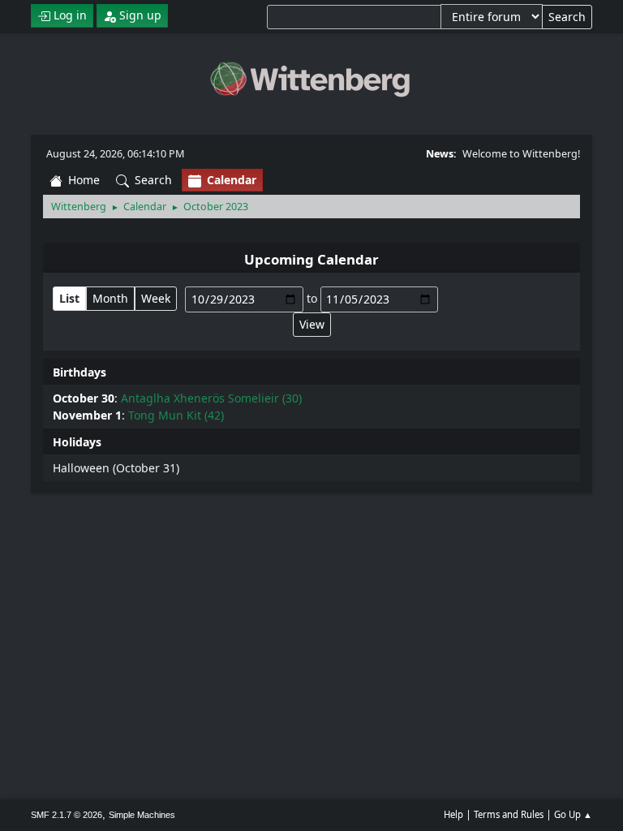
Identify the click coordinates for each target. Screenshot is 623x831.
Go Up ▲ (573, 814)
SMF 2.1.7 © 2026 (66, 815)
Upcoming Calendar (311, 259)
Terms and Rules (509, 814)
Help (453, 814)
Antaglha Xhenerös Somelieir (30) (211, 398)
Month (110, 298)
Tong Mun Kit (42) (176, 415)
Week (155, 298)
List (69, 298)
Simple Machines (142, 815)
